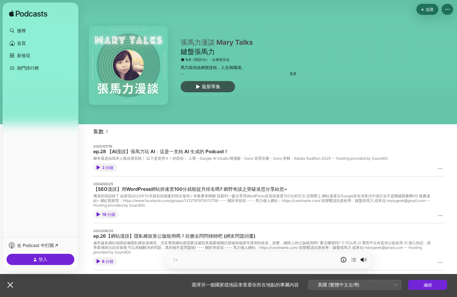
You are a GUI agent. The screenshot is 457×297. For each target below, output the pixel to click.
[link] (101, 131)
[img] (28, 14)
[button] (40, 30)
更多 (293, 73)
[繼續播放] (354, 259)
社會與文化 (220, 59)
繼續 (428, 284)
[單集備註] (343, 259)
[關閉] (10, 285)
